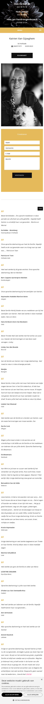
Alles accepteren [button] (12, 695)
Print (40, 209)
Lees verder (38, 691)
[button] (22, 700)
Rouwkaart (22, 55)
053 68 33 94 (22, 22)
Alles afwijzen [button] (33, 695)
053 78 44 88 (22, 15)
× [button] (41, 679)
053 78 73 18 (22, 7)
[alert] (22, 690)
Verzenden (19, 175)
